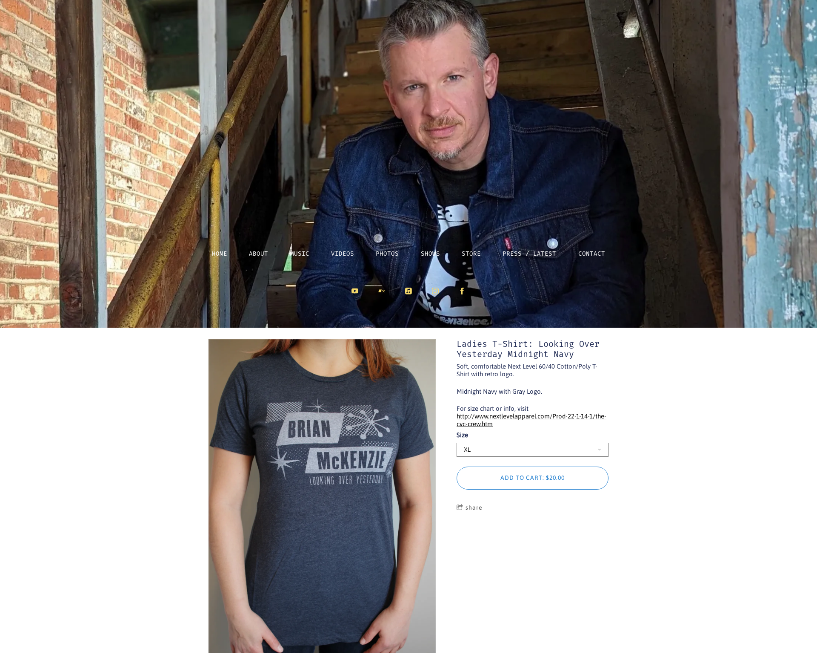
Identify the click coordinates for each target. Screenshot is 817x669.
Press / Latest (529, 253)
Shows (430, 253)
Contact (591, 253)
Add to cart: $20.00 (532, 477)
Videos (342, 253)
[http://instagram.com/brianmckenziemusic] (435, 291)
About (258, 253)
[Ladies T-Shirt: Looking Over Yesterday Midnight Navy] (322, 496)
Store (471, 253)
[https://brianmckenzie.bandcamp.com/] (381, 291)
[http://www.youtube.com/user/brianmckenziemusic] (354, 291)
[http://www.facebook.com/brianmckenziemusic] (462, 291)
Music (299, 253)
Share (474, 507)
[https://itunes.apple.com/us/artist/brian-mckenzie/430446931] (408, 291)
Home (219, 253)
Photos (387, 253)
